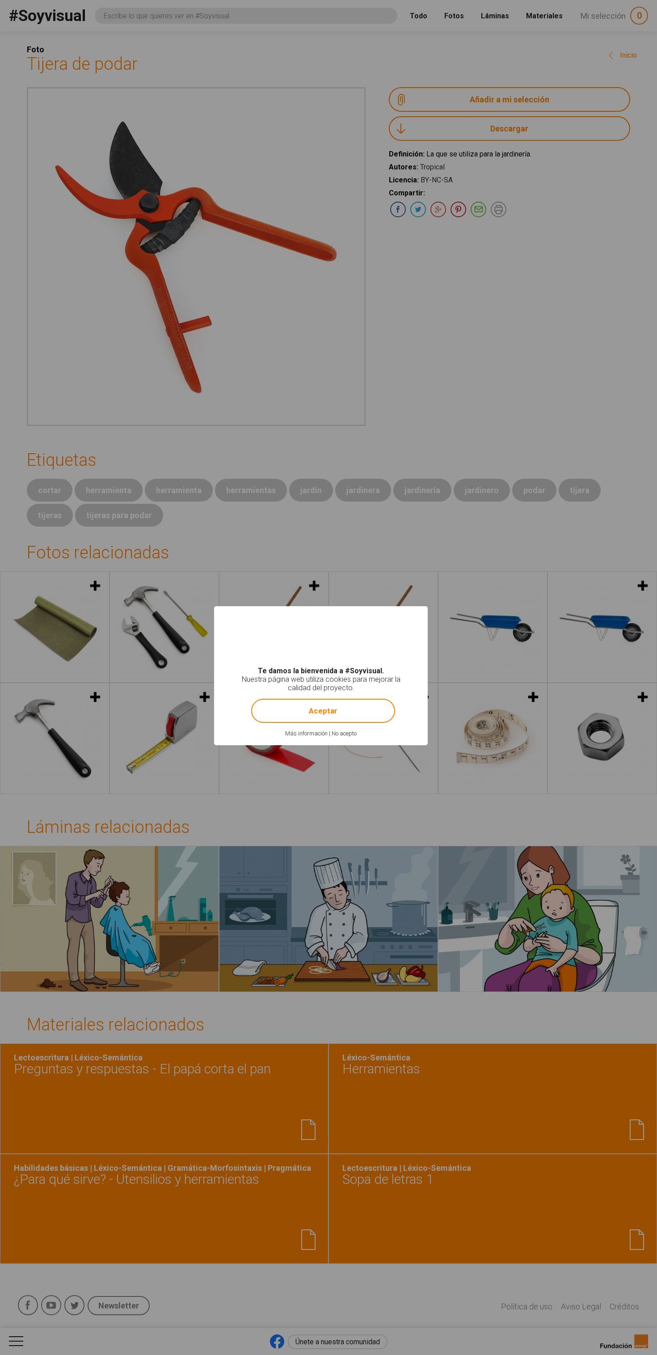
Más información (306, 733)
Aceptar (323, 710)
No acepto (344, 733)
